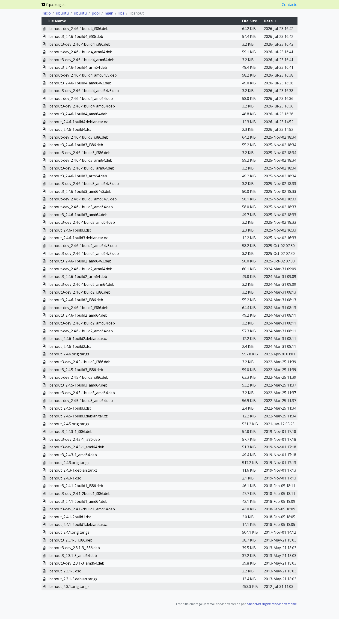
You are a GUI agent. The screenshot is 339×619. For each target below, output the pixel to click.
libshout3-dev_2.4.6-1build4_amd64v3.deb (83, 90)
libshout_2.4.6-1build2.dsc (69, 346)
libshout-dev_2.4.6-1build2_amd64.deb (80, 330)
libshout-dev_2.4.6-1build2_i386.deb (78, 307)
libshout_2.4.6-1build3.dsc (69, 230)
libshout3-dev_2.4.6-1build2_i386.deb (79, 292)
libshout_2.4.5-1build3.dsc (69, 408)
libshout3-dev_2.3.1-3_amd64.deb (76, 563)
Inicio (46, 13)
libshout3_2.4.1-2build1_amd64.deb (77, 501)
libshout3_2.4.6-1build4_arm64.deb (77, 67)
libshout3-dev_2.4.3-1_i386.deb (74, 439)
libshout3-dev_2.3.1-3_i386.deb (74, 547)
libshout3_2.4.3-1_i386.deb (70, 431)
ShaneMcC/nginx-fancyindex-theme (272, 604)
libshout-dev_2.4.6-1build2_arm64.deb (80, 268)
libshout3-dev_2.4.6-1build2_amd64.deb (81, 323)
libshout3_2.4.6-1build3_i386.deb (75, 144)
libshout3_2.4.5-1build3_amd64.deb (77, 385)
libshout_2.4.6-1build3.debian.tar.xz (78, 237)
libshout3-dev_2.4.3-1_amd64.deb (76, 446)
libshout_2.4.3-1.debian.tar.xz (72, 470)
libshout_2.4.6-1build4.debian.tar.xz (78, 121)
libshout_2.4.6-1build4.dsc (69, 129)
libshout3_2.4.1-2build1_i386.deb (75, 485)
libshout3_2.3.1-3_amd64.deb (72, 555)
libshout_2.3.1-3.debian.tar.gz (73, 578)
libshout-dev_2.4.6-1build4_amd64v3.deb (82, 75)
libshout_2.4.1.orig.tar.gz (68, 532)
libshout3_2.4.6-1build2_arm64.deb (77, 276)
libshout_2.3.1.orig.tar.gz (68, 586)
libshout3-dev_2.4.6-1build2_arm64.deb (81, 284)
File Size (249, 21)
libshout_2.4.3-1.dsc (64, 478)
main (109, 13)
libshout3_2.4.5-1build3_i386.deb (75, 369)
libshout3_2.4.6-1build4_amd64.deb (77, 113)
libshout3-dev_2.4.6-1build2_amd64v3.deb (83, 253)
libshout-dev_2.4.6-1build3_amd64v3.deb (82, 199)
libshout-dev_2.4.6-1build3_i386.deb (78, 137)
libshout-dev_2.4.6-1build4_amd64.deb (80, 98)
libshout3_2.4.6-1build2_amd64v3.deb (79, 261)
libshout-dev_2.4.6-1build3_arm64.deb (80, 160)
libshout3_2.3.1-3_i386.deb (70, 540)
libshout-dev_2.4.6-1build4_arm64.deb (80, 51)
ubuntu (62, 13)
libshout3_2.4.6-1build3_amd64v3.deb (79, 191)
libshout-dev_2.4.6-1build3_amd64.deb (80, 206)
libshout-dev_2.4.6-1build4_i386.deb (78, 28)
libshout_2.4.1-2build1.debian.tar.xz (78, 524)
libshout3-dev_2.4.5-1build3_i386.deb (79, 361)
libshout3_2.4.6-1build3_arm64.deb (77, 176)
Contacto (289, 4)
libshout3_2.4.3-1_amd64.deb (72, 454)
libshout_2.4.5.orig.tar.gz (68, 423)
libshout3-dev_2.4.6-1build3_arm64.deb (81, 168)
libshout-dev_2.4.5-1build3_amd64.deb (80, 400)
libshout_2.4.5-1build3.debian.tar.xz (78, 416)
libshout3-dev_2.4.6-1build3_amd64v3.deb (83, 183)
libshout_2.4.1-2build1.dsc (69, 516)
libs (121, 13)
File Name (57, 21)
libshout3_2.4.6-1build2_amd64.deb (77, 315)
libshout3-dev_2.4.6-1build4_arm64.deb (81, 59)
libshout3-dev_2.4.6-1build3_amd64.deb (81, 222)
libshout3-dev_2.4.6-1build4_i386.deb (79, 44)
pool (96, 13)
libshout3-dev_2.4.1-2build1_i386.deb (79, 493)
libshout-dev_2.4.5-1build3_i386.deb (78, 377)
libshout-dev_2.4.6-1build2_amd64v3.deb (82, 245)
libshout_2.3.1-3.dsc (64, 571)
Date (268, 21)
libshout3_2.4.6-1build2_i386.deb (75, 299)
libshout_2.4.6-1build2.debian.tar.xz (78, 338)
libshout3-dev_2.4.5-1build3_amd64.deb (81, 392)
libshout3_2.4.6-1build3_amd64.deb (77, 214)
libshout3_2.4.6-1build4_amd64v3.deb (79, 83)
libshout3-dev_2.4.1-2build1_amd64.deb (81, 509)
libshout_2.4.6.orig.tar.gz (68, 354)
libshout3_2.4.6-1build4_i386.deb (75, 36)
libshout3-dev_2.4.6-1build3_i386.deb (79, 152)
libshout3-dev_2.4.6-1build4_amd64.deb (81, 106)
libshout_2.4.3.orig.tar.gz (68, 462)
